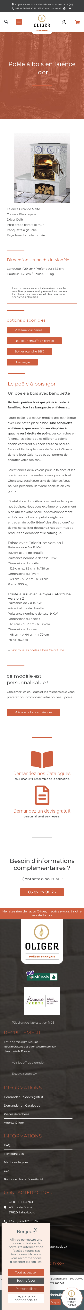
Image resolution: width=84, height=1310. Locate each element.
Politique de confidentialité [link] (26, 1298)
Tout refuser (26, 1280)
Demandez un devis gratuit (42, 811)
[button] (6, 21)
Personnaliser (26, 1289)
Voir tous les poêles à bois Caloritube (38, 650)
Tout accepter (26, 1272)
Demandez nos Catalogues (42, 773)
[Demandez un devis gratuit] (42, 795)
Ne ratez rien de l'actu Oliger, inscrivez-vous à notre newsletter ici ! (42, 913)
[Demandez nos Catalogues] (42, 759)
